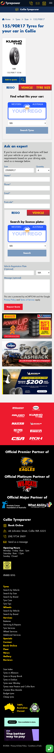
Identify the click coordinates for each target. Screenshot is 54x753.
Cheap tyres (8, 696)
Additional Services (12, 635)
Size (6, 166)
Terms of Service (27, 299)
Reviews (7, 659)
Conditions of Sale (35, 746)
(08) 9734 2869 (17, 536)
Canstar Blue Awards (12, 690)
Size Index (8, 669)
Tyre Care (7, 600)
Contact (7, 642)
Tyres (6, 586)
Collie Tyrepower (29, 9)
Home (7, 19)
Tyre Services (9, 628)
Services (7, 617)
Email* (7, 193)
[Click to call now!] (31, 3)
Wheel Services (10, 631)
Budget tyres (8, 693)
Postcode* (8, 202)
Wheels (7, 607)
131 (14, 69)
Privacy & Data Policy (19, 746)
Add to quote (11, 79)
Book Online (10, 645)
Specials (7, 638)
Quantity (40, 166)
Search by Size (10, 593)
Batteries (7, 621)
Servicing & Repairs (12, 624)
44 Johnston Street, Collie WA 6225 (27, 531)
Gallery (7, 656)
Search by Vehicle (11, 590)
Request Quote (13, 307)
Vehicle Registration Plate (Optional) (15, 267)
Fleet (6, 649)
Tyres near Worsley (11, 683)
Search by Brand (10, 596)
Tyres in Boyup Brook (12, 676)
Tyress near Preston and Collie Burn (19, 686)
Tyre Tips (7, 603)
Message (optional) (12, 278)
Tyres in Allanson (10, 672)
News (6, 652)
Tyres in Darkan (10, 679)
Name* (7, 175)
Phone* (7, 184)
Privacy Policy (10, 299)
